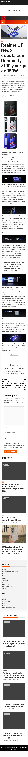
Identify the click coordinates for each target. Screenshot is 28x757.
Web (5, 438)
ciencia (4, 578)
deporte (4, 582)
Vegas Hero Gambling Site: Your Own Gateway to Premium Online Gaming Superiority (14, 643)
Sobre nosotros (6, 601)
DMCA (4, 603)
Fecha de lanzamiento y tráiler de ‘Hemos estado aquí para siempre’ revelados (20, 384)
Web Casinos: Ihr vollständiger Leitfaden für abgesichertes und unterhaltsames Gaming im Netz (14, 675)
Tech (2, 40)
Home (4, 569)
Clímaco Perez (6, 75)
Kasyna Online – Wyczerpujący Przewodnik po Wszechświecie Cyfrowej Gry (13, 735)
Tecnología (5, 580)
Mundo (4, 574)
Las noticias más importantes (10, 571)
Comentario (7, 405)
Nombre (6, 427)
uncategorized (6, 670)
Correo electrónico (9, 432)
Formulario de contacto (8, 586)
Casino (4, 588)
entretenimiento (6, 584)
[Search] (25, 22)
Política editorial (6, 605)
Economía (5, 576)
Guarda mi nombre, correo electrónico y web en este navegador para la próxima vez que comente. (14, 445)
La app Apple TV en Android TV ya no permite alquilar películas (7, 383)
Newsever (22, 747)
